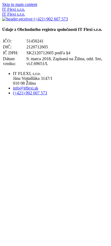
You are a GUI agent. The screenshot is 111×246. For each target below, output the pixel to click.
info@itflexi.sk (25, 88)
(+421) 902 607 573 (50, 19)
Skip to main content (19, 4)
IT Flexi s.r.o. (13, 9)
